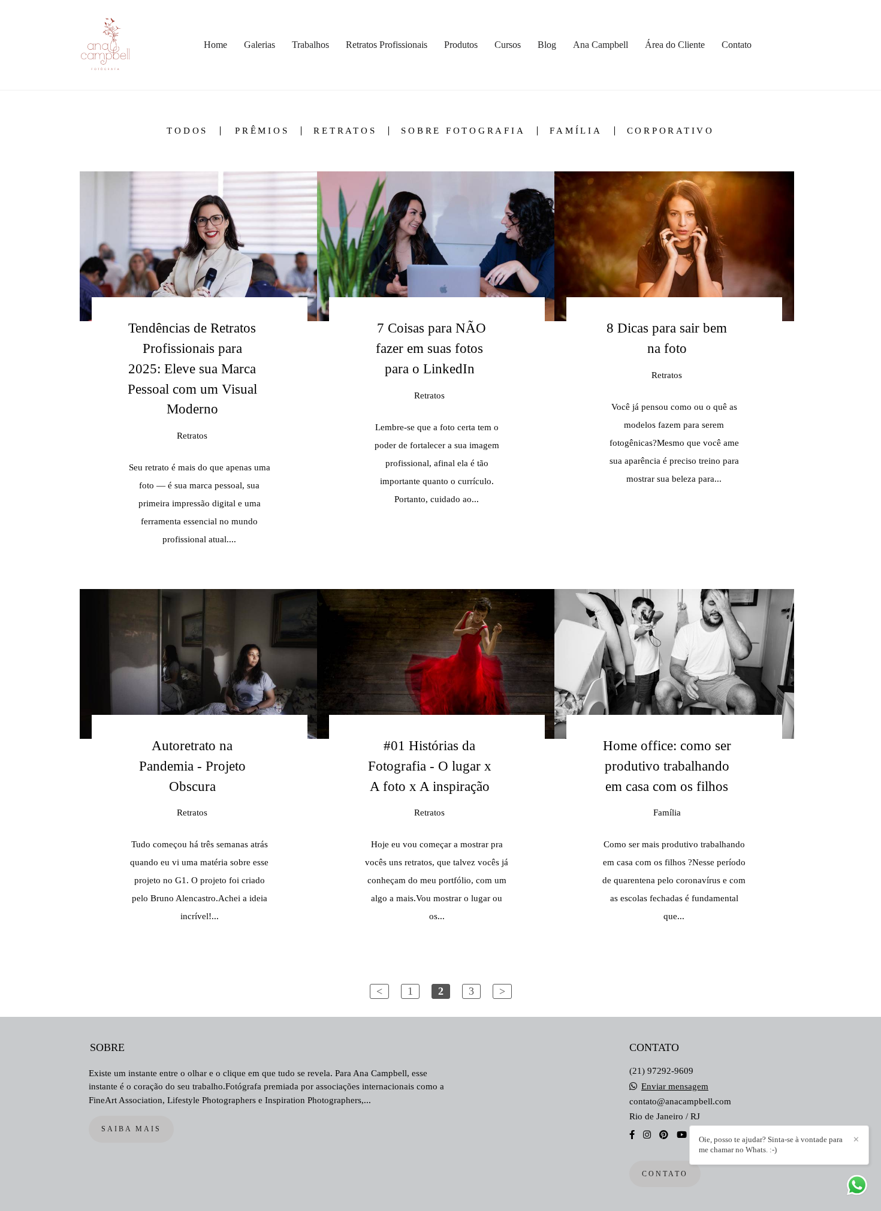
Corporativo (670, 130)
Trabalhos (310, 45)
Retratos (344, 130)
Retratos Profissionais (386, 45)
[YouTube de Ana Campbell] (682, 1135)
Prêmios (262, 130)
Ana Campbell (600, 45)
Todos (187, 130)
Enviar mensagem (674, 1086)
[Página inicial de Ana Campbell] (118, 45)
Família (576, 130)
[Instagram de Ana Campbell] (647, 1135)
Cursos (507, 45)
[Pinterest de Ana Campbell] (663, 1135)
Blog (547, 45)
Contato (737, 45)
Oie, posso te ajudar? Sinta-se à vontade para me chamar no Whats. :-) (771, 1144)
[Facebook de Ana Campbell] (632, 1135)
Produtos (461, 45)
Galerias (259, 45)
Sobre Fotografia (463, 130)
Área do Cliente (675, 45)
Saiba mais (131, 1129)
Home (215, 45)
